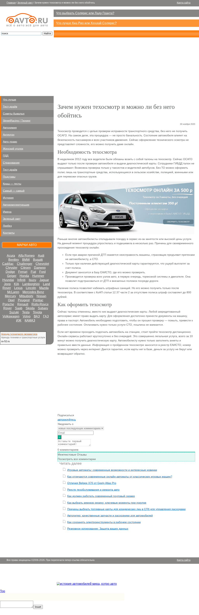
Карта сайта (183, 2)
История (8, 197)
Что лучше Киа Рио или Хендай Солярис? (86, 23)
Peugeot (24, 300)
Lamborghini (31, 284)
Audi (41, 255)
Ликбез (7, 225)
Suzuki (14, 312)
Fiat (33, 271)
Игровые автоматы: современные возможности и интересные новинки (112, 469)
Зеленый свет (25, 2)
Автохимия (10, 127)
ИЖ (18, 320)
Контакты (9, 232)
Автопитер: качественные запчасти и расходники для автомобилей (110, 515)
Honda (24, 276)
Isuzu (32, 280)
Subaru (43, 308)
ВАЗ (37, 316)
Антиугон (8, 134)
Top (2, 591)
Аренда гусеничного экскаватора (19, 334)
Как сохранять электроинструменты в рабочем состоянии (104, 522)
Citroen (26, 267)
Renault (22, 304)
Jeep (7, 284)
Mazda (44, 288)
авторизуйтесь (67, 419)
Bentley (13, 259)
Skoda (30, 308)
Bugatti (38, 259)
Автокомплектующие (16, 204)
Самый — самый (13, 190)
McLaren (13, 292)
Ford (42, 271)
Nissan (41, 296)
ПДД (5, 155)
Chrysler (11, 267)
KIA (16, 284)
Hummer (38, 276)
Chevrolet (42, 263)
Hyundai (8, 280)
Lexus (18, 288)
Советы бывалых (13, 113)
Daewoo (40, 267)
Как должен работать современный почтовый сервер (101, 496)
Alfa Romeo (26, 255)
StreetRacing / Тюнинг (17, 120)
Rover (7, 308)
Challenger (24, 263)
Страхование (11, 162)
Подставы (9, 176)
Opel (11, 300)
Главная (11, 2)
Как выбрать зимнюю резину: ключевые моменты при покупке (106, 502)
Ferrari (22, 271)
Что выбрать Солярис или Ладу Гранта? (85, 13)
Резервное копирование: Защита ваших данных (97, 528)
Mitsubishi (26, 296)
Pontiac (38, 300)
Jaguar (44, 280)
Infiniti (21, 280)
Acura (11, 255)
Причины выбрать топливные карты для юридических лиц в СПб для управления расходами (126, 509)
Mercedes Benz (33, 292)
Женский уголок (13, 148)
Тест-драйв (10, 106)
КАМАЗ (30, 320)
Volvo (27, 316)
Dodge (10, 271)
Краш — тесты (12, 183)
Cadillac (8, 263)
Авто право (10, 141)
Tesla (26, 312)
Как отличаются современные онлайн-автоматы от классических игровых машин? (119, 476)
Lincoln (31, 288)
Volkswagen (11, 316)
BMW (26, 259)
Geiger (11, 276)
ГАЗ (46, 316)
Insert (38, 606)
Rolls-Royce (40, 304)
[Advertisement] (99, 67)
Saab (18, 308)
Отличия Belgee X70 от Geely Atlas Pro (91, 483)
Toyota (37, 312)
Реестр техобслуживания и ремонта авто (93, 489)
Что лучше (9, 99)
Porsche (8, 304)
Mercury (10, 296)
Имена (7, 211)
